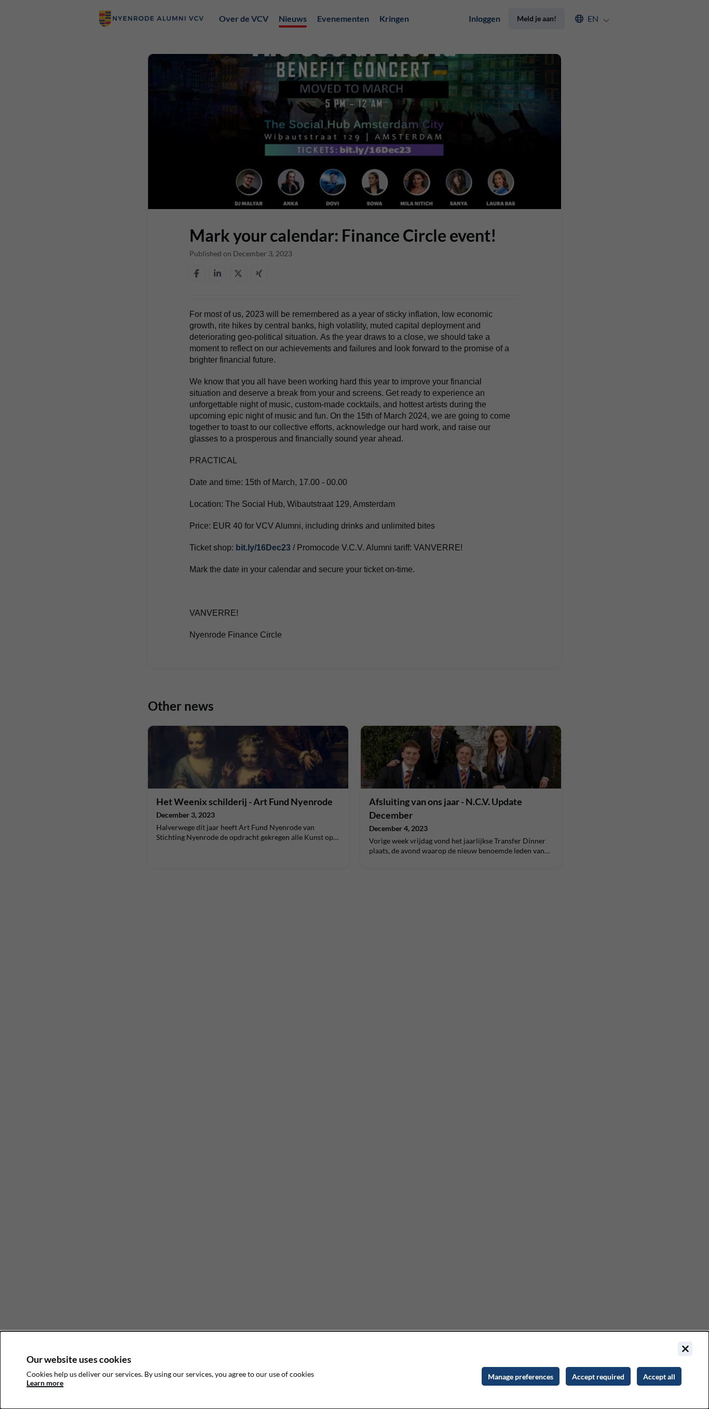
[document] (354, 1370)
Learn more (44, 1382)
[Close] (685, 1349)
